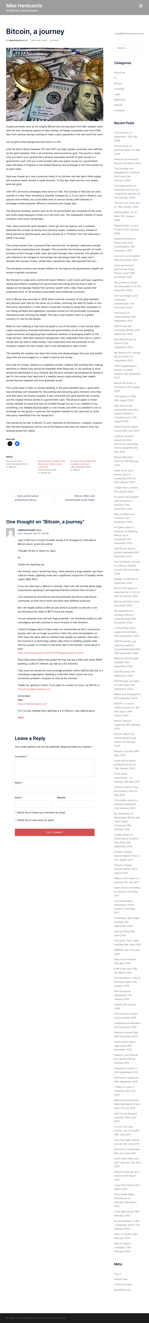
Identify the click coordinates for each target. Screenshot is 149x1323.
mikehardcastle (18, 40)
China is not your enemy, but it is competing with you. (125, 474)
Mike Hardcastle (24, 5)
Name (19, 782)
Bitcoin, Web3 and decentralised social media (125, 737)
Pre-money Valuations (126, 1077)
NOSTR (118, 105)
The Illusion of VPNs (125, 396)
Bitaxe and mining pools (127, 694)
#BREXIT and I (122, 949)
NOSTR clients (122, 671)
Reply (21, 717)
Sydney (62, 1318)
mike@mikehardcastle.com (129, 33)
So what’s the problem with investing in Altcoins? (126, 500)
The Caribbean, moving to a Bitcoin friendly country (127, 565)
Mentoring (119, 99)
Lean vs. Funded (123, 1234)
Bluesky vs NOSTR (124, 578)
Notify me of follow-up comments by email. (41, 812)
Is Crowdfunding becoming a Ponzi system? (124, 904)
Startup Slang (121, 931)
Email (19, 797)
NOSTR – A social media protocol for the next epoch (126, 707)
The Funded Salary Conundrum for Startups (124, 1198)
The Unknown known (125, 1013)
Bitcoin (54, 40)
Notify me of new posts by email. (35, 820)
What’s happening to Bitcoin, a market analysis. (125, 369)
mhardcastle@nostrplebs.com (34, 689)
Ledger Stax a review (126, 487)
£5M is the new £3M (125, 968)
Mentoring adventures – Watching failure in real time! (127, 1104)
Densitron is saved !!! (125, 1068)
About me (119, 72)
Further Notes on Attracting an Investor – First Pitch (127, 838)
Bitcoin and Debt (14, 461)
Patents (118, 1004)
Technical (119, 110)
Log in (117, 1273)
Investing (119, 88)
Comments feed (123, 1284)
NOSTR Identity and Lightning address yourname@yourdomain (127, 645)
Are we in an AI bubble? (127, 255)
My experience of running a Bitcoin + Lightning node (124, 614)
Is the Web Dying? (124, 1211)
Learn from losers (124, 1185)
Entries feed (120, 1279)
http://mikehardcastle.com (32, 703)
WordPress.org (122, 1289)
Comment (21, 756)
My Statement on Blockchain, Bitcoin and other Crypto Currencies (52, 464)
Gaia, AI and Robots (125, 959)
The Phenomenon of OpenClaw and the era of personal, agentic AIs (127, 189)
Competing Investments (127, 1023)
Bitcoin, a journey (123, 751)
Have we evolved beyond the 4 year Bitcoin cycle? (124, 269)
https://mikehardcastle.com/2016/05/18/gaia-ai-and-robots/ (51, 652)
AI (115, 77)
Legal (117, 94)
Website (61, 797)
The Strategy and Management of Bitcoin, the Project (127, 172)
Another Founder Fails (126, 1032)
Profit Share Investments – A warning (123, 777)
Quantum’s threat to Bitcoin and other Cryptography (125, 242)
